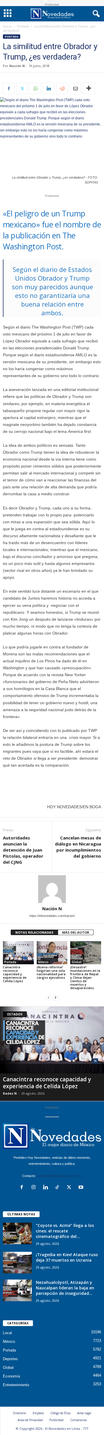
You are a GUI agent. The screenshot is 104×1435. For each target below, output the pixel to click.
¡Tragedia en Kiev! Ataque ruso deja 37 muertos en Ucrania (67, 1257)
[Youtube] (81, 1188)
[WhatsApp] (35, 88)
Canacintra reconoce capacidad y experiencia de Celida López (15, 974)
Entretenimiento (16, 1385)
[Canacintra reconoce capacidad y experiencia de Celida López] (18, 952)
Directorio (19, 1413)
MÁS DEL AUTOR (75, 932)
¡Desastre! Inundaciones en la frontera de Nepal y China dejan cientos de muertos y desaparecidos (85, 977)
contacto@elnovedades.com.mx (59, 1176)
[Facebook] (8, 88)
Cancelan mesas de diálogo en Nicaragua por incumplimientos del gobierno (78, 847)
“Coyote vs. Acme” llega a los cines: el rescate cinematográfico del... (65, 1231)
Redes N (10, 1093)
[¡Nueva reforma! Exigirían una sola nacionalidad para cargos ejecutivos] (52, 952)
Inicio (7, 26)
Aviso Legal (84, 1413)
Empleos (38, 1413)
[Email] (75, 88)
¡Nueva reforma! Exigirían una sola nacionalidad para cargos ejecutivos (51, 972)
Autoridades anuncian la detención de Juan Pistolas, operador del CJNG (23, 850)
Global (76, 962)
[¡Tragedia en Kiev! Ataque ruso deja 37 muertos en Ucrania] (17, 1262)
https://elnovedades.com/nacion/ (52, 915)
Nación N (17, 66)
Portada (23, 26)
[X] (22, 88)
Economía (11, 1376)
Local (7, 1333)
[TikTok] (58, 1188)
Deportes (10, 1359)
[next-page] (55, 998)
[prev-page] (48, 998)
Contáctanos (78, 1420)
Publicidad (56, 1420)
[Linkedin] (48, 88)
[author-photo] (52, 889)
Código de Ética (60, 1413)
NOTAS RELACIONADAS (34, 932)
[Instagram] (35, 1188)
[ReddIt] (62, 88)
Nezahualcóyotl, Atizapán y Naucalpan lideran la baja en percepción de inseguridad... (65, 1288)
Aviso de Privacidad (30, 1420)
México (43, 962)
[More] (89, 88)
